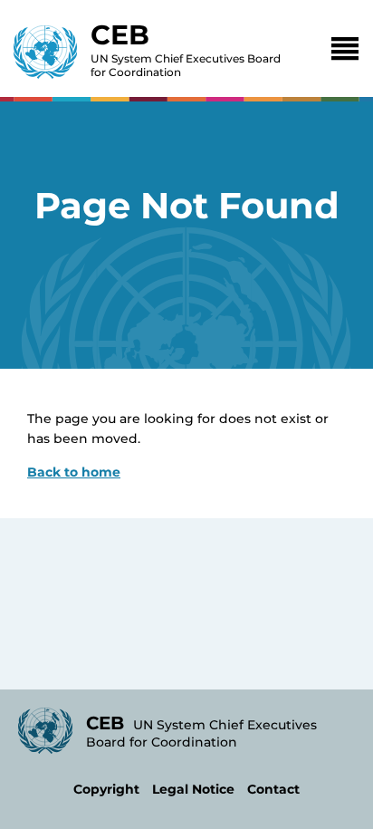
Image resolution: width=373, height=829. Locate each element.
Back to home (73, 472)
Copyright (106, 789)
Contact (273, 789)
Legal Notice (193, 789)
